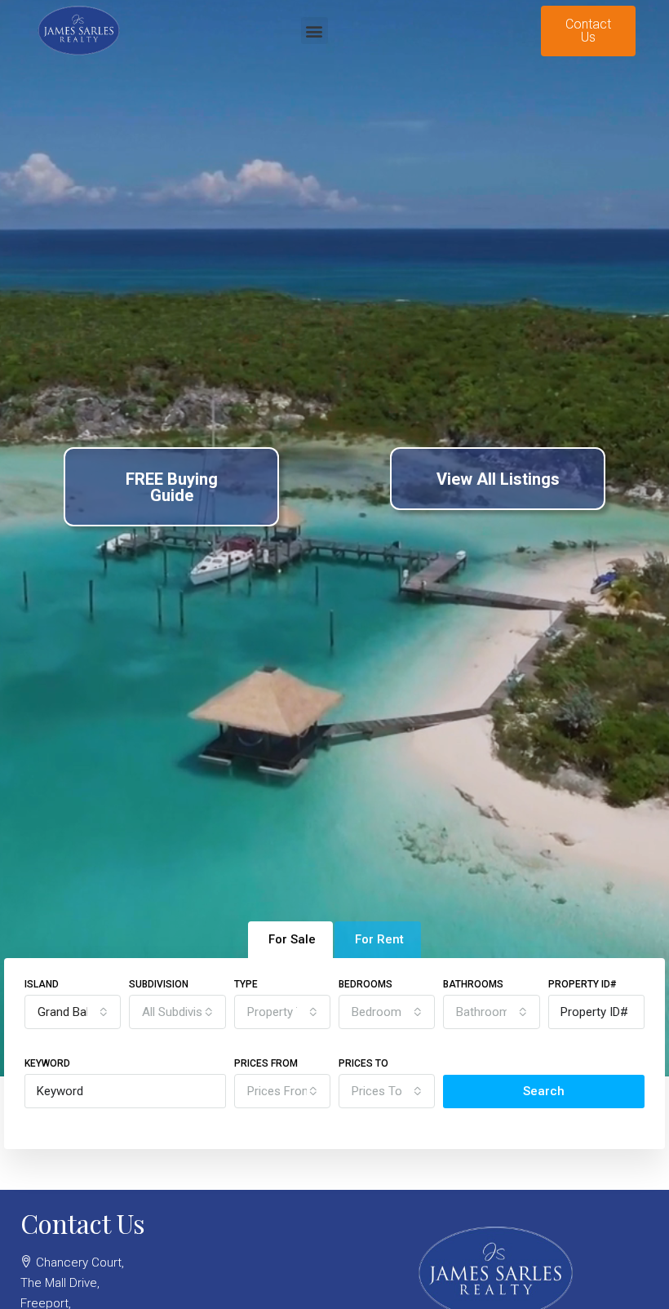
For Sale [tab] (292, 939)
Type (246, 984)
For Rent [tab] (379, 939)
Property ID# (582, 984)
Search (544, 1091)
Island (41, 984)
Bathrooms (473, 984)
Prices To (363, 1063)
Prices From (266, 1063)
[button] (314, 30)
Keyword (47, 1063)
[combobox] (72, 1012)
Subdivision (158, 984)
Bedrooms (365, 984)
